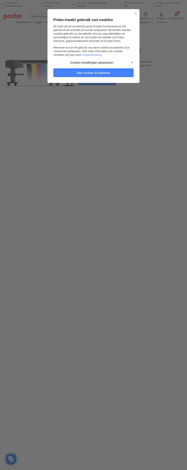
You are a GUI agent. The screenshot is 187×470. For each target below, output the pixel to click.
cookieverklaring (92, 54)
